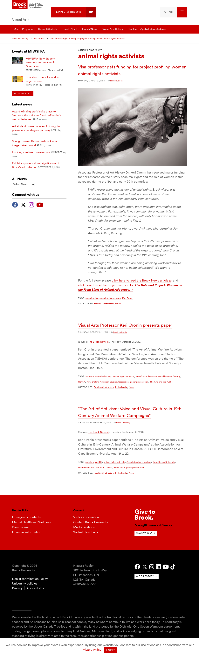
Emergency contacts (26, 517)
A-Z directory (145, 576)
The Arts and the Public (161, 381)
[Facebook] (15, 204)
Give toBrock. (144, 514)
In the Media (121, 387)
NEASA (81, 381)
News (118, 303)
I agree (110, 650)
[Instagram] (31, 204)
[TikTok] (172, 566)
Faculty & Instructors (104, 303)
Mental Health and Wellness (31, 522)
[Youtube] (39, 204)
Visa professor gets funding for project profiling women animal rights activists (87, 38)
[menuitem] (73, 12)
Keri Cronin (127, 298)
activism (90, 376)
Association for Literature (139, 462)
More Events (21, 93)
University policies (24, 583)
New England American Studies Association (108, 381)
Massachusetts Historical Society (164, 376)
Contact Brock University (90, 522)
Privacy (17, 588)
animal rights (92, 298)
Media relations (84, 527)
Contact (132, 29)
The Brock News (97, 341)
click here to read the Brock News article (140, 280)
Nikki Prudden (116, 80)
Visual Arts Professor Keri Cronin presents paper (125, 325)
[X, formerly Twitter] (23, 204)
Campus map (21, 527)
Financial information (26, 532)
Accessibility (35, 588)
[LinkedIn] (158, 566)
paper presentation (139, 381)
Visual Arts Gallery (112, 29)
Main (16, 29)
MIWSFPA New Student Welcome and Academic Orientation (40, 62)
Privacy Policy (91, 650)
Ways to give (144, 533)
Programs (27, 29)
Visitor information (86, 517)
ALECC (98, 462)
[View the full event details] (17, 60)
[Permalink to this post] (132, 165)
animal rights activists (110, 298)
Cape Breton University (164, 462)
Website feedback (85, 532)
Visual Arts (20, 19)
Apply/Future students (153, 29)
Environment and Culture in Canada (95, 467)
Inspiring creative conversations (31, 152)
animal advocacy (103, 376)
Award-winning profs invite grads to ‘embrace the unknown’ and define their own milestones (36, 115)
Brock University (20, 38)
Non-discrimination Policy (30, 579)
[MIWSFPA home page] (28, 5)
